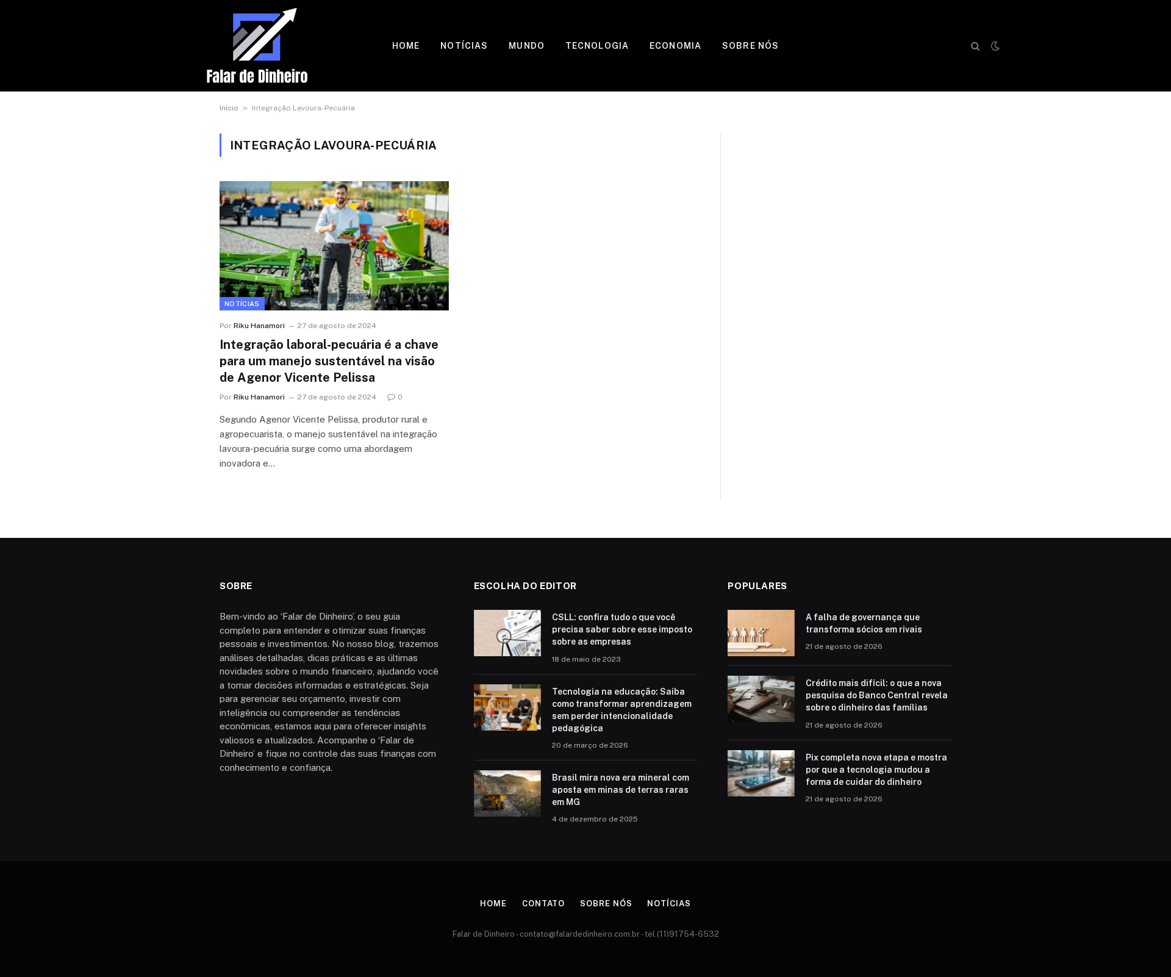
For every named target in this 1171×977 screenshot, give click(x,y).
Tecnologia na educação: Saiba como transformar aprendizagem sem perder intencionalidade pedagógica (622, 710)
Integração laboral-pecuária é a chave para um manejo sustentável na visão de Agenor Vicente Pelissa (329, 361)
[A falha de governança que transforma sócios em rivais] (761, 633)
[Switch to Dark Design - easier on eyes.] (994, 46)
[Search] (976, 46)
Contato (543, 903)
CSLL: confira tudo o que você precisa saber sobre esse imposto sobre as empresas (622, 629)
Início (229, 108)
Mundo (527, 46)
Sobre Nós (750, 46)
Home (406, 46)
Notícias (464, 46)
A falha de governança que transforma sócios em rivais (864, 623)
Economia (675, 46)
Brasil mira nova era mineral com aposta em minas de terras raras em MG (620, 790)
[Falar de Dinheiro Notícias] (257, 45)
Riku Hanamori (259, 325)
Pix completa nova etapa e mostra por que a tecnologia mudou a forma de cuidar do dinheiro (876, 770)
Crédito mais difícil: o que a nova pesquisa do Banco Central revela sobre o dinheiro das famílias (877, 695)
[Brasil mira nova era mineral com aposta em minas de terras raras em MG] (507, 793)
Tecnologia (597, 46)
